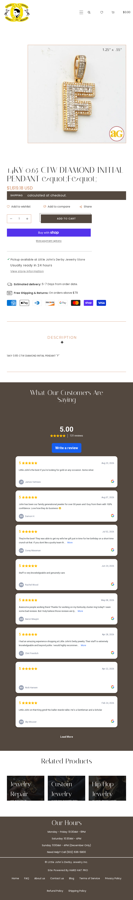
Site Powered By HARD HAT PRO (68, 870)
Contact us (57, 878)
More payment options (48, 240)
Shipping (16, 195)
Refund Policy (55, 891)
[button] (81, 12)
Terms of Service (89, 878)
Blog (71, 878)
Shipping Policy (77, 891)
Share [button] (88, 207)
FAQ (26, 878)
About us (39, 878)
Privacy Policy (113, 878)
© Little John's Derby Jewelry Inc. (66, 862)
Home (15, 878)
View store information (27, 271)
